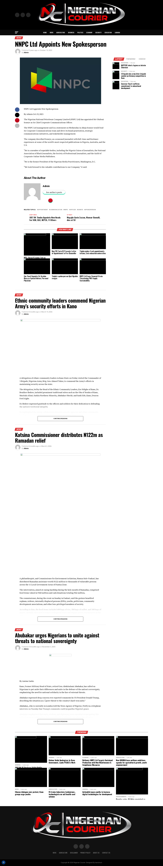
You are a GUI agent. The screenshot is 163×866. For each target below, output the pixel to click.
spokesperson (90, 209)
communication (56, 209)
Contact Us (106, 853)
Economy (89, 32)
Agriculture (60, 32)
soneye (80, 209)
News (51, 32)
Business (71, 32)
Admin (26, 52)
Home (45, 32)
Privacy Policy (85, 853)
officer (73, 209)
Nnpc (66, 209)
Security (98, 32)
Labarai (117, 32)
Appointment (43, 209)
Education (108, 32)
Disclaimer (74, 853)
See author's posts (54, 192)
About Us (96, 853)
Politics (80, 32)
